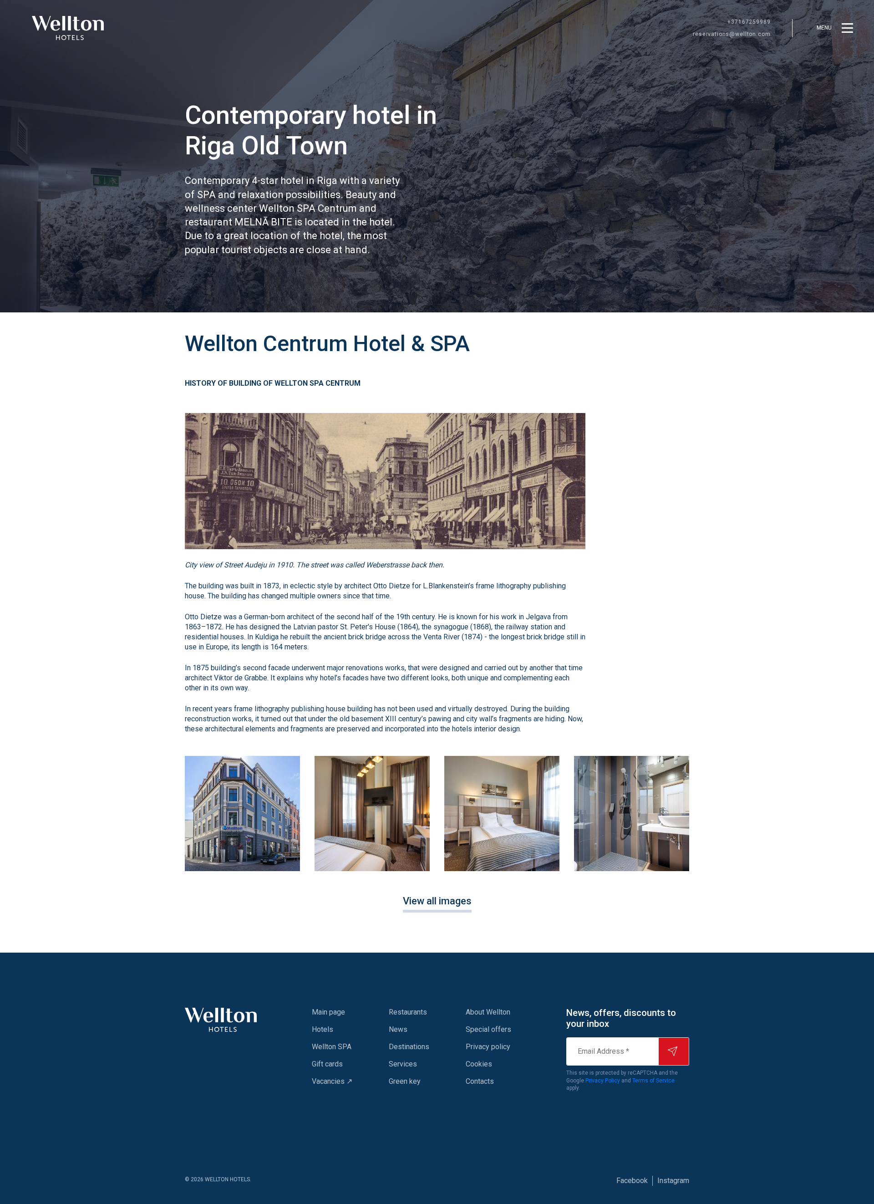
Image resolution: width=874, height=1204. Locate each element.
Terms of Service (653, 1080)
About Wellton (488, 1012)
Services (403, 1064)
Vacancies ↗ (332, 1081)
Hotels (322, 1029)
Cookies (479, 1064)
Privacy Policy (602, 1080)
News (398, 1029)
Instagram (673, 1180)
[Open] (242, 813)
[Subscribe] (674, 1051)
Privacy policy (488, 1046)
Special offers (488, 1029)
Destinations (409, 1046)
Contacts (480, 1081)
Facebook (632, 1180)
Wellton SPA (331, 1046)
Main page (328, 1012)
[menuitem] (332, 1012)
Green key (405, 1081)
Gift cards (327, 1064)
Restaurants (408, 1012)
